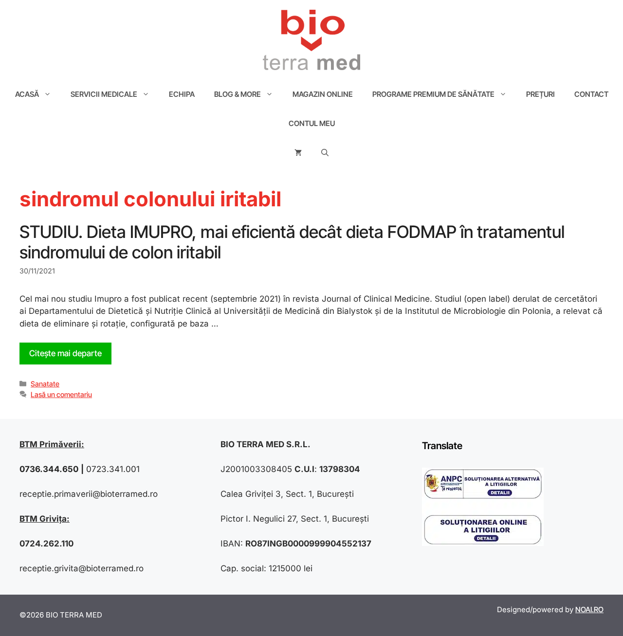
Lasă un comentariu (61, 394)
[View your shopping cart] (298, 152)
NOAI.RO (589, 609)
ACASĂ (27, 94)
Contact (591, 94)
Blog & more (237, 94)
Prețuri (540, 94)
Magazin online (323, 94)
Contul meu (312, 123)
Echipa (182, 94)
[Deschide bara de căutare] (325, 152)
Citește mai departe (65, 353)
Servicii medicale (104, 94)
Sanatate (45, 384)
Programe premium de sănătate (433, 94)
